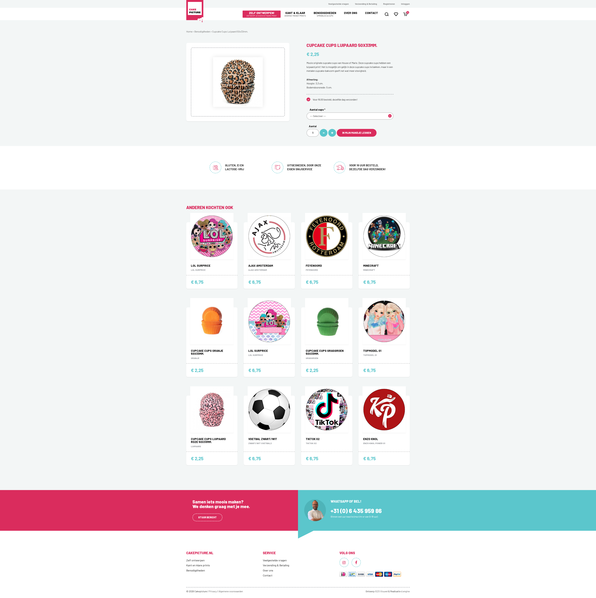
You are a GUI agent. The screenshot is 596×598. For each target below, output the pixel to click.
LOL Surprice (200, 265)
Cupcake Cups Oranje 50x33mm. (207, 352)
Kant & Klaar (295, 14)
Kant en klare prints (198, 565)
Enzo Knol (370, 439)
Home (189, 31)
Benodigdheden (325, 14)
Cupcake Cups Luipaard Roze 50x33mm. (208, 440)
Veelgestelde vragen (338, 3)
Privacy (213, 591)
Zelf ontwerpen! (261, 14)
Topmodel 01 (372, 350)
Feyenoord (314, 265)
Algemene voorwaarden (231, 591)
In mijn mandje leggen (356, 132)
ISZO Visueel (381, 591)
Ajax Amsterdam (260, 265)
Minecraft (371, 265)
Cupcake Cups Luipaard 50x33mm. (230, 31)
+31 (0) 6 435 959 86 (356, 511)
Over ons (350, 12)
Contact (371, 12)
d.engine (405, 591)
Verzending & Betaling (366, 3)
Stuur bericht (207, 517)
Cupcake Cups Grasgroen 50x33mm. (325, 352)
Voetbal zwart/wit (262, 439)
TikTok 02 (313, 439)
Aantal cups (317, 109)
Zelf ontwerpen (195, 560)
